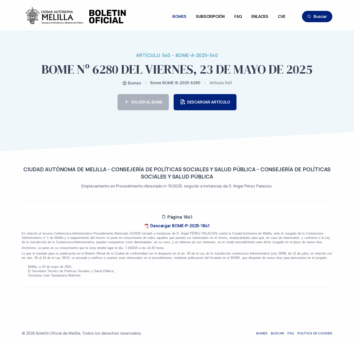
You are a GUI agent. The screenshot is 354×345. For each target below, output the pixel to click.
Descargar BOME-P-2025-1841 (179, 225)
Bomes (134, 83)
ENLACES (259, 16)
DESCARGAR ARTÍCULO (208, 102)
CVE (281, 16)
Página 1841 (179, 217)
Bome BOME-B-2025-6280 (175, 82)
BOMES (179, 16)
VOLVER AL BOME (147, 102)
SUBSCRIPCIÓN (210, 16)
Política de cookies (314, 333)
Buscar (320, 16)
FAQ (238, 16)
